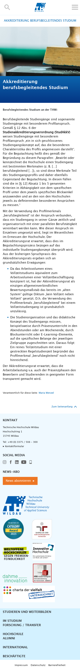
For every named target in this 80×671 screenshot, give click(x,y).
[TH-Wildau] (40, 11)
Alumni (9, 638)
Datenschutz (38, 665)
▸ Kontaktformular (13, 446)
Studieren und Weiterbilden (27, 611)
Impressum (21, 665)
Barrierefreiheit (56, 665)
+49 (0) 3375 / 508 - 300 (23, 442)
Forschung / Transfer (22, 625)
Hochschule (13, 634)
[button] (7, 7)
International (15, 647)
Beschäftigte (14, 656)
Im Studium (12, 620)
